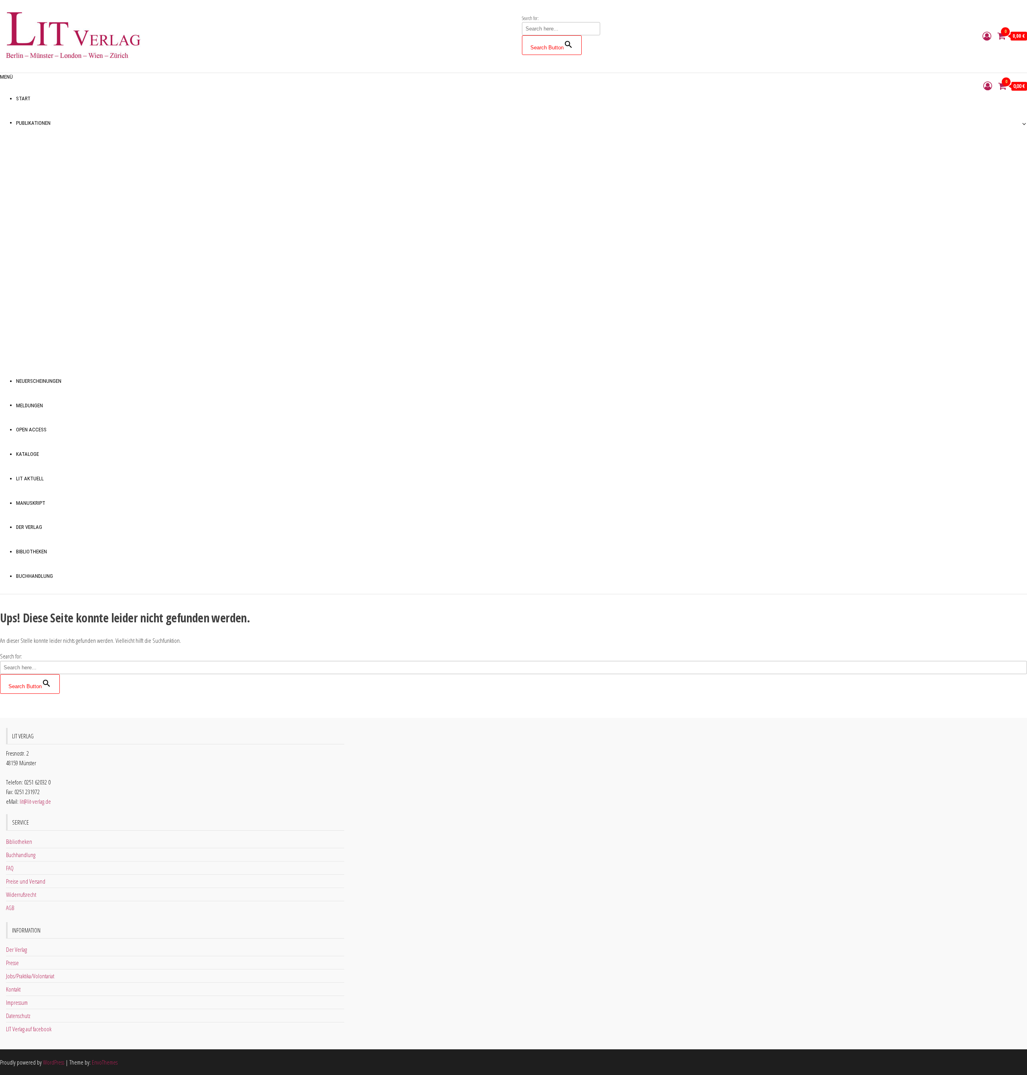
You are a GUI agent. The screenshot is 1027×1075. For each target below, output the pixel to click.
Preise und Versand (25, 881)
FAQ (10, 868)
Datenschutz (18, 1016)
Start (23, 99)
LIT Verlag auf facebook (28, 1029)
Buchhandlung (34, 576)
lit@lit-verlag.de (35, 801)
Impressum (17, 1002)
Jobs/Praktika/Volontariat (30, 976)
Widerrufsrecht (21, 894)
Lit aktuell (30, 479)
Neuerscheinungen (38, 381)
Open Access (31, 430)
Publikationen (33, 123)
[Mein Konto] (986, 36)
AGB (10, 908)
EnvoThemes (105, 1062)
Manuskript (30, 503)
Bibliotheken (31, 552)
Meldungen (29, 405)
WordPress (53, 1062)
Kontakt (13, 989)
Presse (12, 963)
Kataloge (27, 454)
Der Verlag (29, 527)
